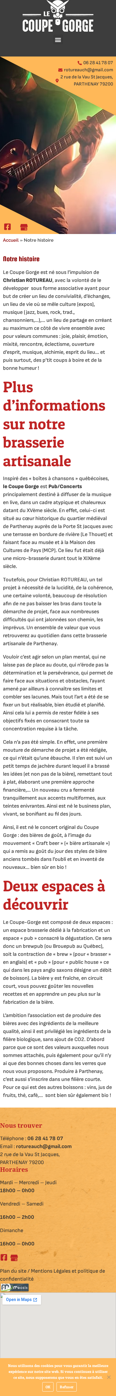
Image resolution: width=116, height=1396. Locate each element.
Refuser (66, 1386)
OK (48, 1386)
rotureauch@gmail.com (44, 1146)
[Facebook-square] (3, 1257)
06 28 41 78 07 (45, 1138)
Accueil (11, 240)
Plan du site (13, 1271)
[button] (58, 39)
